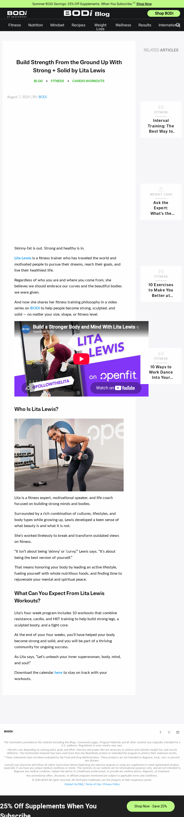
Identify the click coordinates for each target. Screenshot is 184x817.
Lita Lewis (22, 258)
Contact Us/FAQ (73, 784)
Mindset (57, 25)
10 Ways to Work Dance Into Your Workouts (161, 372)
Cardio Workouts (88, 81)
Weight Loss (100, 27)
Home (88, 17)
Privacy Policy (111, 784)
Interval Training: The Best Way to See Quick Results (161, 126)
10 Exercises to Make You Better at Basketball (161, 290)
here (59, 673)
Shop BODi (164, 13)
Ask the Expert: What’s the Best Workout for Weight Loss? (161, 208)
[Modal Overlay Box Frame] (92, 806)
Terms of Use (93, 784)
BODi (35, 308)
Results (144, 25)
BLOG (38, 81)
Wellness (123, 25)
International (169, 25)
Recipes (78, 25)
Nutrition (35, 25)
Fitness (14, 25)
